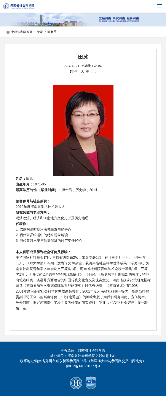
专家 (40, 32)
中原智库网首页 (21, 32)
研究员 (51, 32)
